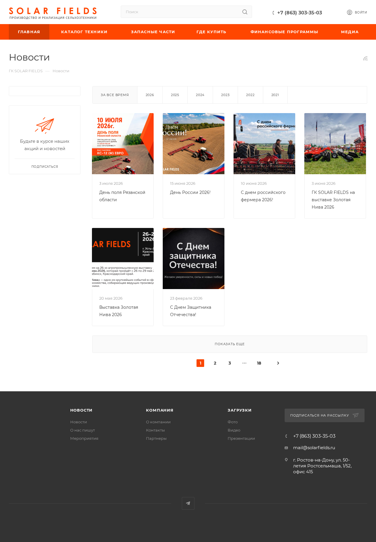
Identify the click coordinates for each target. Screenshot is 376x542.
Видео (234, 430)
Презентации (241, 438)
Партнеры (156, 438)
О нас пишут (82, 430)
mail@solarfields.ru (314, 447)
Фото (233, 421)
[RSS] (365, 58)
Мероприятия (84, 438)
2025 (175, 95)
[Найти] (245, 12)
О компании (158, 421)
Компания (159, 410)
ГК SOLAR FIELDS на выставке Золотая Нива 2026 (333, 200)
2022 (250, 95)
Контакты (155, 430)
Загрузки (239, 410)
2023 (225, 95)
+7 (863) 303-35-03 (299, 13)
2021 (275, 95)
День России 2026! (190, 192)
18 (259, 363)
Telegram (188, 503)
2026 (150, 95)
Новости (81, 410)
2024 (200, 95)
